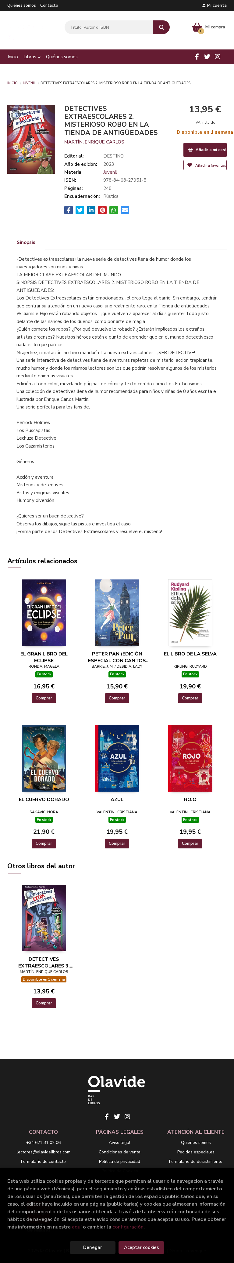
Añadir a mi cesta (210, 150)
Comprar (44, 698)
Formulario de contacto (43, 1161)
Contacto (49, 5)
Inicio (12, 83)
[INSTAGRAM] (217, 56)
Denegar (92, 1247)
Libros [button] (30, 57)
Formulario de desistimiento (195, 1161)
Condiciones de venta (119, 1152)
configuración (128, 1226)
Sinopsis (26, 242)
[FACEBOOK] (196, 56)
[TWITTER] (207, 56)
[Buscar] (161, 27)
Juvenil (29, 83)
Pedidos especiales (195, 1152)
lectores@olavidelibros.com (43, 1152)
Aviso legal (119, 1142)
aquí (77, 1226)
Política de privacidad (119, 1161)
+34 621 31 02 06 (43, 1142)
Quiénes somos (21, 5)
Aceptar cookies (141, 1247)
